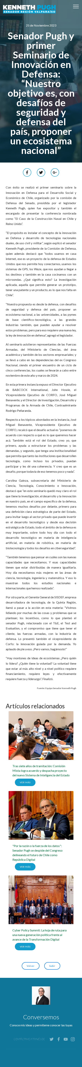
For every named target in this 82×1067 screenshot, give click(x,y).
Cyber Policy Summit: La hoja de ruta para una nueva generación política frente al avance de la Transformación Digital (39, 934)
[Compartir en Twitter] (41, 172)
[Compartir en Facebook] (27, 172)
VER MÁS (25, 782)
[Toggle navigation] (76, 6)
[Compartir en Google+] (55, 172)
